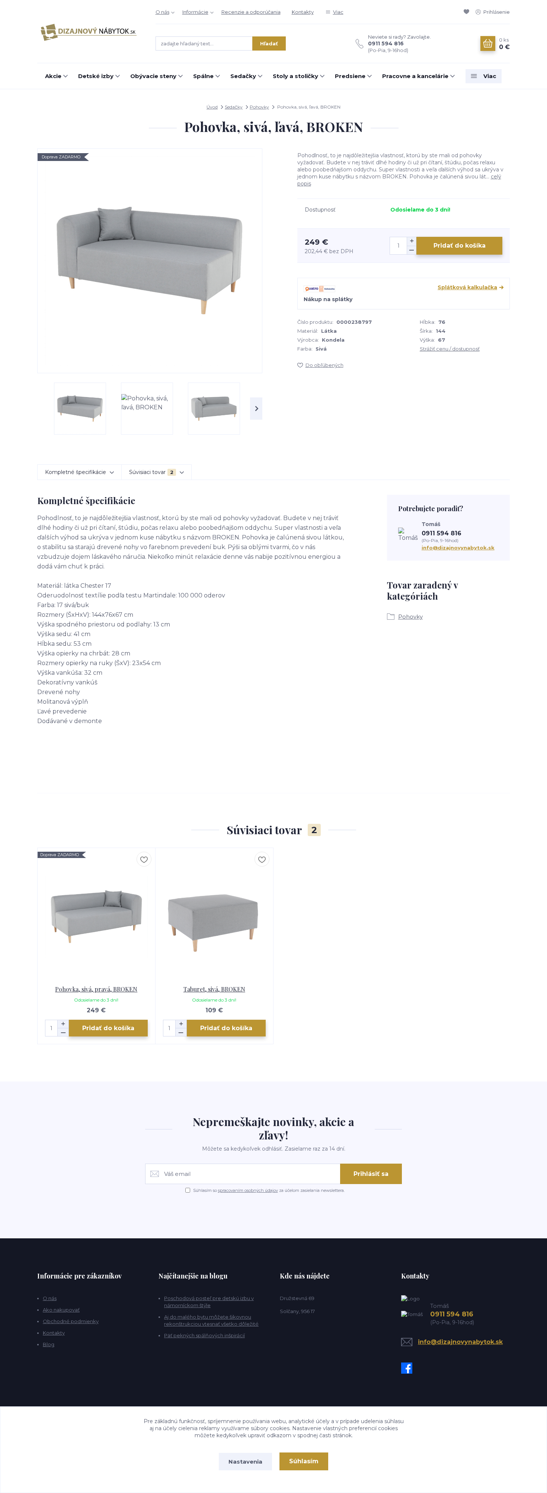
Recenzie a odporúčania (251, 12)
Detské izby (95, 76)
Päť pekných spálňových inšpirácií (204, 1335)
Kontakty (303, 12)
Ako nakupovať (61, 1310)
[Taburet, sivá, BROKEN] (214, 916)
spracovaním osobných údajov (248, 1190)
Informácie (195, 12)
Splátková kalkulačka (467, 287)
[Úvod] (89, 32)
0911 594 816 (386, 43)
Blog (48, 1344)
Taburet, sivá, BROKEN (214, 989)
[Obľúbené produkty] (468, 12)
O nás (162, 12)
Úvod (212, 107)
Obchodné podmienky (71, 1321)
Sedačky (243, 76)
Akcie (53, 76)
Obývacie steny (153, 76)
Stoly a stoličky (295, 76)
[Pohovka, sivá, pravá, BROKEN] (96, 916)
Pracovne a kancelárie (415, 76)
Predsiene (350, 76)
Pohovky (259, 107)
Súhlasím (304, 1461)
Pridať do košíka (460, 245)
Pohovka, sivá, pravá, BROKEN (96, 989)
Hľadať (269, 43)
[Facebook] (408, 1368)
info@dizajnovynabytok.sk (458, 548)
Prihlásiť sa (371, 1173)
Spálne (203, 76)
